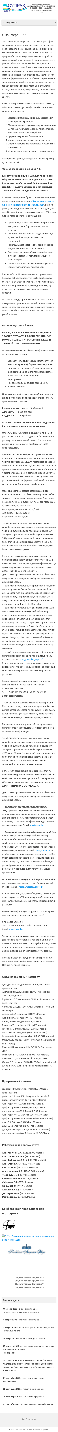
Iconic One (14, 1429)
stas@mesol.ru (37, 825)
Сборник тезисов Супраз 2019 (29, 1287)
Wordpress (43, 1429)
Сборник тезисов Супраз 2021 (29, 1284)
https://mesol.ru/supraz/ (31, 659)
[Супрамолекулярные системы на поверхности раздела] (29, 13)
